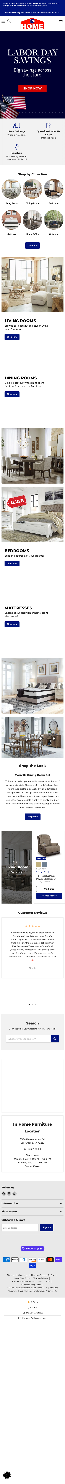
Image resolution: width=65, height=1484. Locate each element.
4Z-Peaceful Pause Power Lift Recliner (45, 877)
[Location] (16, 152)
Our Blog (54, 1287)
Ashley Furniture (43, 882)
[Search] (55, 1038)
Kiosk (40, 1281)
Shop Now (33, 816)
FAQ (48, 1281)
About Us (11, 1275)
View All (32, 245)
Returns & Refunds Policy (23, 1281)
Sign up (46, 1227)
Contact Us (23, 1275)
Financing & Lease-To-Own (43, 1275)
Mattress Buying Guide (31, 1284)
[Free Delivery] (16, 131)
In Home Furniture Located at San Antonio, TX (27, 1287)
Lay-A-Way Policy (22, 1278)
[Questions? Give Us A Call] (48, 131)
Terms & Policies (40, 1278)
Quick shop (49, 889)
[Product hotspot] (40, 738)
